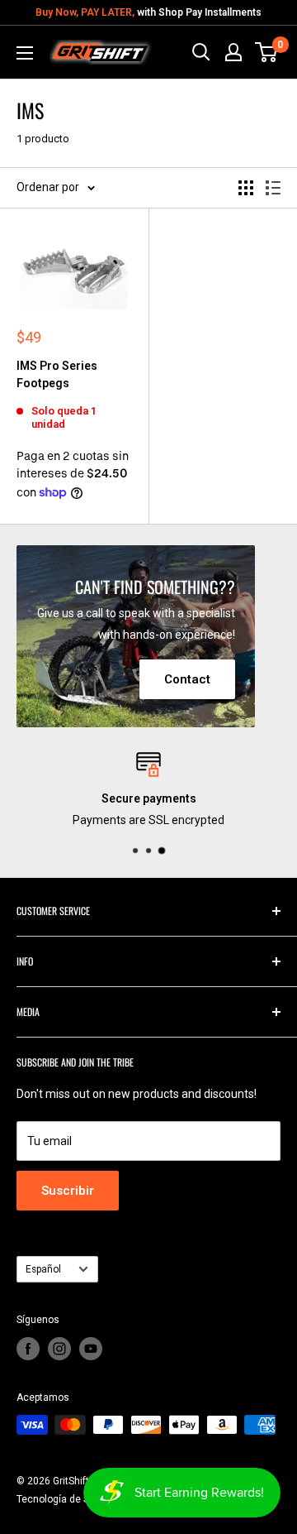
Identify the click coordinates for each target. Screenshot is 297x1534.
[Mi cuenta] (233, 52)
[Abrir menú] (24, 53)
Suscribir (67, 1190)
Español (43, 1269)
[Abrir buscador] (201, 52)
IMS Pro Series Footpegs (56, 375)
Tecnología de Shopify (66, 1499)
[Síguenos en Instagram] (59, 1348)
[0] (267, 52)
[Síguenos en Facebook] (28, 1348)
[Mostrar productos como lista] (273, 187)
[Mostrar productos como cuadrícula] (245, 187)
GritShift (71, 1481)
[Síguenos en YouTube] (90, 1348)
